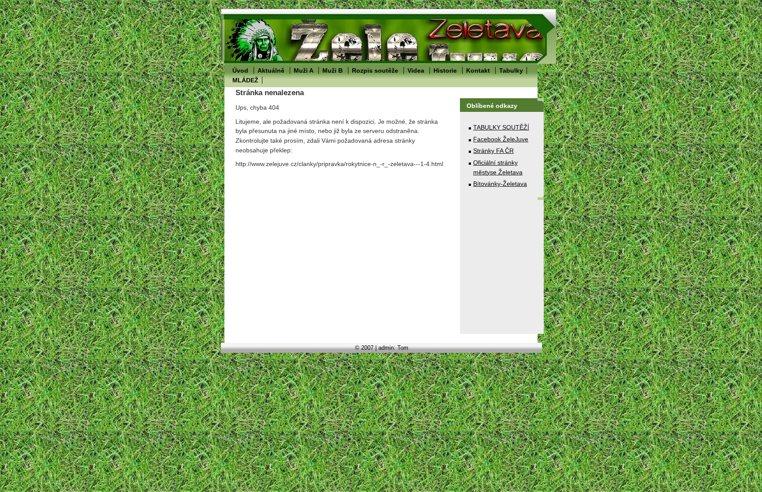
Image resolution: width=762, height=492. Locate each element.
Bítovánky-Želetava (500, 183)
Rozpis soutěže (375, 70)
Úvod (240, 70)
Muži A (303, 70)
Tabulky (511, 70)
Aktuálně (271, 70)
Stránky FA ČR (493, 150)
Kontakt (478, 70)
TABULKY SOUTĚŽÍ (501, 127)
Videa (415, 70)
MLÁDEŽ (245, 80)
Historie (445, 70)
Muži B (332, 70)
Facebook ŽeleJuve (500, 139)
